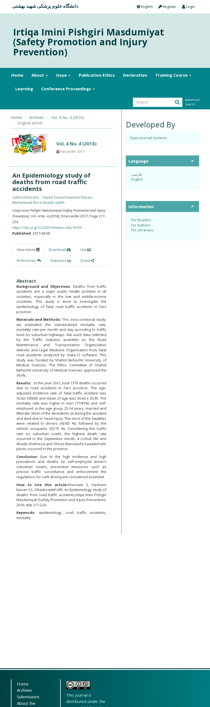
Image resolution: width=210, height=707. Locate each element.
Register (169, 6)
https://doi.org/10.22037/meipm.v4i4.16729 (47, 227)
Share (85, 260)
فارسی (136, 174)
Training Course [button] (172, 75)
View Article (26, 249)
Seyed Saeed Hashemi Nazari (67, 197)
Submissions (28, 696)
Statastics (58, 260)
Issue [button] (62, 75)
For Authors (140, 225)
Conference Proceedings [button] (66, 88)
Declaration (135, 75)
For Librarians (142, 229)
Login (190, 6)
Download (57, 249)
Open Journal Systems (148, 137)
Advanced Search (192, 102)
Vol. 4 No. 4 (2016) (67, 117)
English (146, 6)
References (27, 260)
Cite (83, 249)
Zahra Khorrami (25, 197)
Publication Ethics (97, 75)
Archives (36, 117)
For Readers (141, 219)
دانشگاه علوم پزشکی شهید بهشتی (45, 6)
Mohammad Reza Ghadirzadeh (38, 202)
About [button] (38, 75)
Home (17, 75)
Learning (24, 88)
